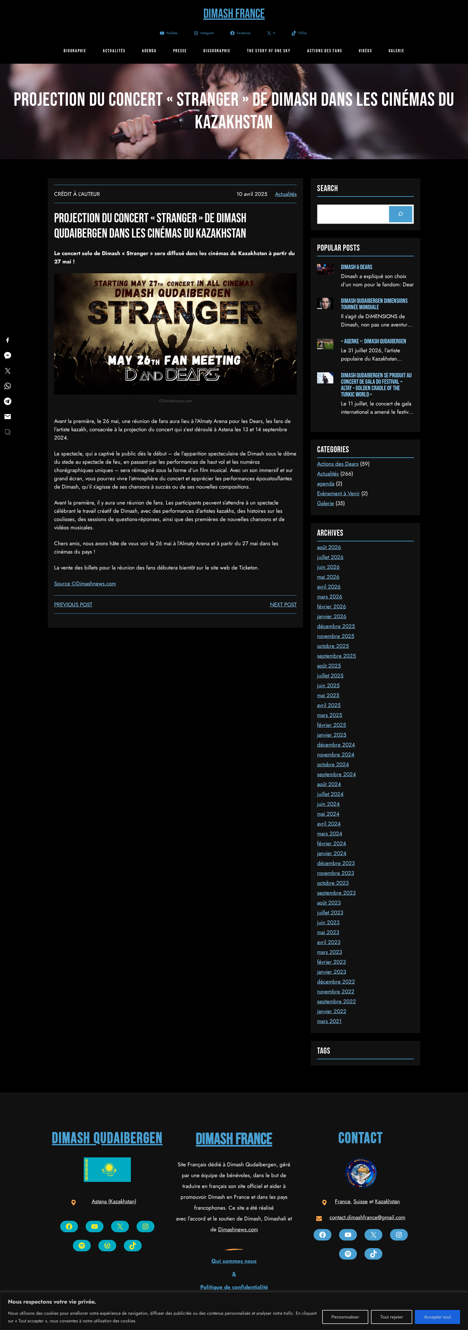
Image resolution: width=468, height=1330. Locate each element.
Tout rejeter (391, 1316)
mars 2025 (329, 715)
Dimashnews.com (238, 1229)
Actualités (286, 194)
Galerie (325, 503)
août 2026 (329, 547)
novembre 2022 (335, 991)
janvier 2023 (331, 972)
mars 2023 (329, 952)
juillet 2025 (330, 675)
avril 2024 (329, 823)
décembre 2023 (336, 863)
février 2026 (331, 606)
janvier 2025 (331, 735)
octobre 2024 (333, 764)
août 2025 (329, 665)
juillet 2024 (330, 794)
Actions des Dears (337, 464)
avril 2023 (328, 942)
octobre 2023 (333, 883)
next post (283, 604)
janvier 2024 (331, 853)
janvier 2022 (331, 1011)
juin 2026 (328, 567)
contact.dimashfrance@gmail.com (367, 1217)
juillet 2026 (330, 557)
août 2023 (329, 902)
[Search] (400, 214)
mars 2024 (329, 833)
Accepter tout (437, 1316)
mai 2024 (328, 814)
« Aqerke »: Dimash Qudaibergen (373, 341)
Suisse (360, 1201)
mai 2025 (328, 695)
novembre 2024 (335, 754)
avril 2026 (329, 586)
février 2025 (331, 725)
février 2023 (331, 962)
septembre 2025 (336, 656)
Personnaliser (345, 1316)
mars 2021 (329, 1021)
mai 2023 (328, 932)
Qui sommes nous (234, 1261)
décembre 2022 (336, 981)
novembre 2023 (335, 873)
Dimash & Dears (356, 267)
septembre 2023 (336, 893)
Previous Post (73, 604)
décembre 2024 (336, 744)
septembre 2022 (336, 1001)
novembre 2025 (335, 636)
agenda (325, 483)
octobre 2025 (333, 646)
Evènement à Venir (338, 493)
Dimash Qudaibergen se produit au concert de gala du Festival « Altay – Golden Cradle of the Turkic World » (376, 385)
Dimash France (234, 14)
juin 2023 (328, 922)
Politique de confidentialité (234, 1287)
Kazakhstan (387, 1201)
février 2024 (331, 843)
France (342, 1201)
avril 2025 (329, 705)
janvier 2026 (331, 616)
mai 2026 (328, 577)
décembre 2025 (336, 626)
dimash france (234, 1139)
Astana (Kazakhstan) (114, 1201)
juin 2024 (328, 804)
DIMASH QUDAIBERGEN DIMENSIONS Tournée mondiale (374, 304)
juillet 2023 (330, 912)
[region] (234, 1311)
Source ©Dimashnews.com (85, 583)
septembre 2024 (336, 774)
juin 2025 (328, 685)
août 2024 (329, 784)
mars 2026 (329, 596)
